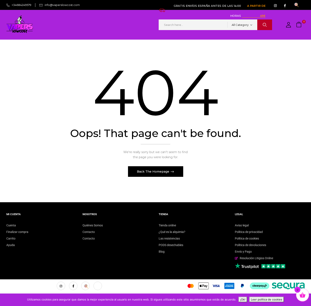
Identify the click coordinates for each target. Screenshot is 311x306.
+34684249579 (21, 5)
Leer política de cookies (266, 299)
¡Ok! (242, 299)
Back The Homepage (153, 171)
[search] (264, 24)
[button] (299, 25)
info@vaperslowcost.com (62, 5)
